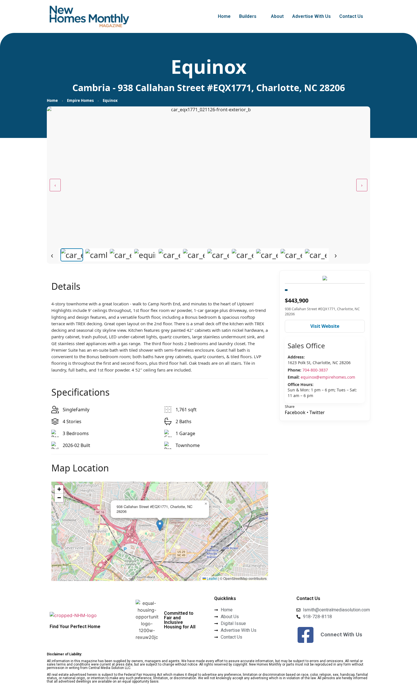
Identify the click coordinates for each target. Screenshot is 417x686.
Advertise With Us (311, 16)
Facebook (295, 412)
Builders (247, 16)
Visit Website (324, 326)
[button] (251, 16)
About (277, 16)
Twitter (317, 412)
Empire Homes (80, 100)
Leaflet (211, 578)
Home (224, 16)
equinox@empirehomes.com (328, 377)
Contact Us (351, 16)
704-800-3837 (315, 370)
